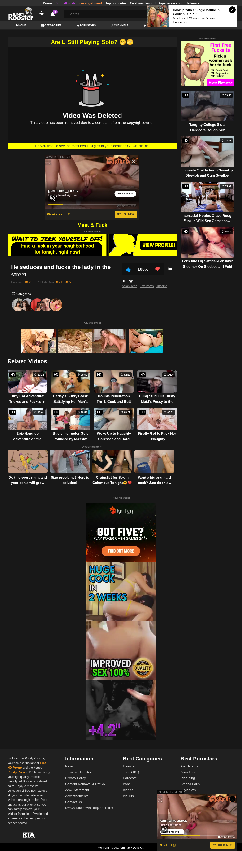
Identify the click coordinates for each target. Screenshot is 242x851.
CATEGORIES (52, 25)
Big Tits (128, 796)
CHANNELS (121, 25)
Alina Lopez (189, 772)
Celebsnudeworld (143, 3)
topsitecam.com (170, 3)
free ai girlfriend (90, 3)
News (69, 766)
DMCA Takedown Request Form (89, 808)
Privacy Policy (75, 778)
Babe (127, 784)
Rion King (188, 778)
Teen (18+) (131, 772)
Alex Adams (189, 766)
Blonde (128, 790)
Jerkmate (192, 3)
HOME (22, 25)
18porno (161, 286)
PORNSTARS (88, 25)
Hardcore (130, 778)
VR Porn (103, 847)
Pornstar (129, 766)
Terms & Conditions (79, 772)
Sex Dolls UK (135, 847)
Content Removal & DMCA (85, 784)
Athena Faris (190, 784)
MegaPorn (118, 847)
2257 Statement (77, 790)
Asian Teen (129, 286)
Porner (48, 3)
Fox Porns (147, 286)
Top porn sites (115, 3)
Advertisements (76, 796)
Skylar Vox (188, 790)
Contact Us (73, 802)
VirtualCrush (65, 3)
